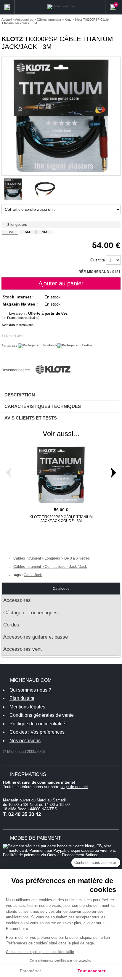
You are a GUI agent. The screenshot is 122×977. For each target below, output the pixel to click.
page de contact (74, 787)
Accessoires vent (22, 649)
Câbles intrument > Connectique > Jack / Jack (50, 567)
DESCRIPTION (19, 394)
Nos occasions (25, 740)
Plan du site (21, 698)
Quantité (97, 260)
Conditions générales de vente (41, 715)
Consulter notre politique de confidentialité (40, 952)
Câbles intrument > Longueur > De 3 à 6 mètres (51, 558)
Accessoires (17, 600)
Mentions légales (27, 706)
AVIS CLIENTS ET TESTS (30, 417)
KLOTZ (12, 39)
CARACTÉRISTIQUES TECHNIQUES (42, 406)
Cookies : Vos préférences (37, 732)
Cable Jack (33, 575)
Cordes (11, 625)
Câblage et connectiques (30, 613)
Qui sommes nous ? (30, 689)
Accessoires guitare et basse (35, 637)
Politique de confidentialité (37, 723)
